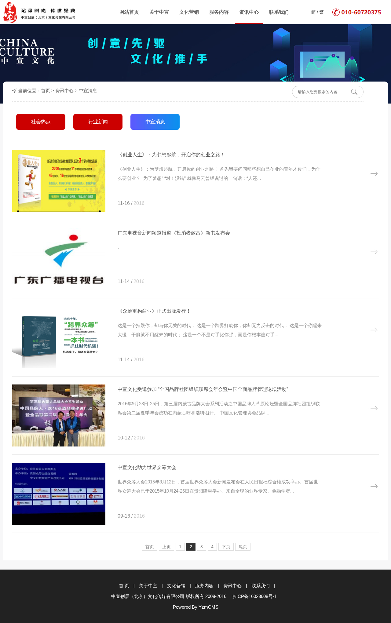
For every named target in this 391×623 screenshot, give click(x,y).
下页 (226, 546)
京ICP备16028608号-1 (254, 596)
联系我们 (279, 12)
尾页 (243, 546)
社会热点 (41, 121)
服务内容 (219, 12)
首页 (45, 90)
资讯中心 (249, 12)
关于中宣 (159, 12)
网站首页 (129, 12)
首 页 (124, 585)
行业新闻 (98, 121)
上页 (166, 546)
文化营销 (189, 12)
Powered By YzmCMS (195, 607)
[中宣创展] (39, 12)
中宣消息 (88, 90)
